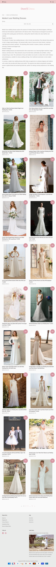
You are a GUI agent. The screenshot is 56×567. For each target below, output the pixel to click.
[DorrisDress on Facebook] (3, 533)
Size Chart (31, 518)
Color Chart (31, 520)
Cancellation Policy (5, 524)
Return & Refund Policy (6, 526)
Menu (5, 2)
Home (3, 15)
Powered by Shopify (34, 561)
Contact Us (31, 522)
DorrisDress (28, 561)
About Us (4, 518)
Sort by (3, 21)
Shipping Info (4, 520)
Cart (53, 2)
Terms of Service (5, 522)
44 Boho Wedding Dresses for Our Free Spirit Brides (38, 533)
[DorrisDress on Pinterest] (5, 533)
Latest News (31, 530)
